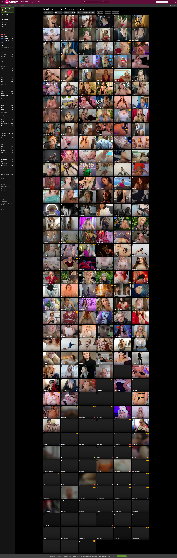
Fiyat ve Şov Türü (69, 12)
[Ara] (100, 2)
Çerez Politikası (102, 556)
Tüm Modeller (4, 201)
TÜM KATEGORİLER (8, 178)
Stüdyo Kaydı (4, 199)
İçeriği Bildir (3, 188)
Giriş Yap (172, 1)
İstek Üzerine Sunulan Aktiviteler (86, 12)
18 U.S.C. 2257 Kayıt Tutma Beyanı (6, 204)
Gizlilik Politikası (4, 192)
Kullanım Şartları (4, 195)
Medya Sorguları (4, 190)
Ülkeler (58, 12)
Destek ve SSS (4, 184)
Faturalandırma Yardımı (6, 186)
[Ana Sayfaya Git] (11, 2)
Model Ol (3, 197)
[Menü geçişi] (2, 2)
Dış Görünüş (48, 12)
